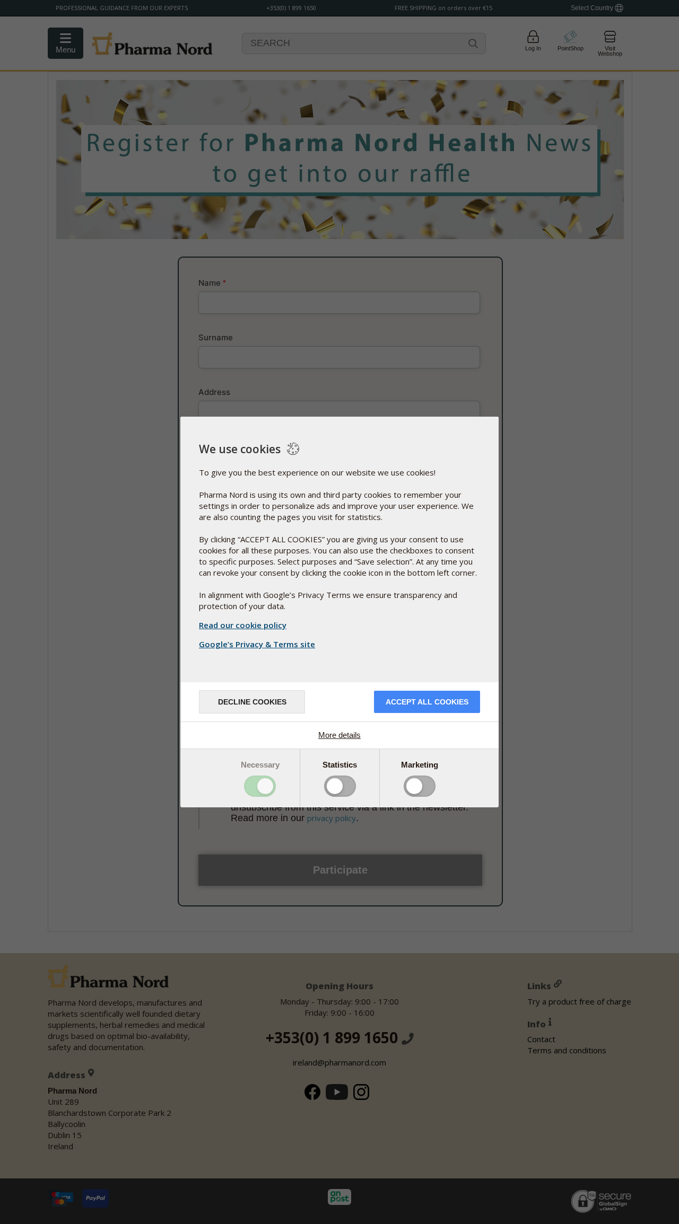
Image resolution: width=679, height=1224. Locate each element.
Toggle (260, 786)
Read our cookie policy (242, 625)
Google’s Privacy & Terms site (257, 644)
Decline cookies (252, 702)
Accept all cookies (427, 702)
